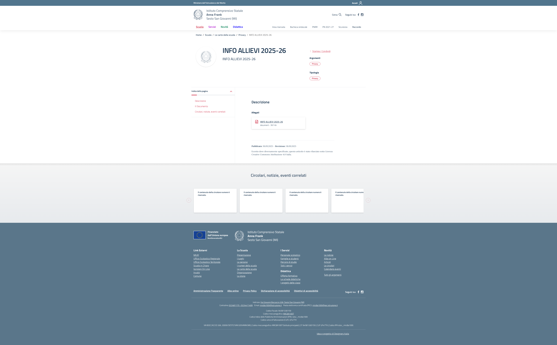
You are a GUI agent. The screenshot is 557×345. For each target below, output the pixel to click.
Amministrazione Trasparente (208, 291)
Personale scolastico (290, 255)
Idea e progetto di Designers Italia (333, 333)
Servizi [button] (212, 27)
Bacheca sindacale (298, 27)
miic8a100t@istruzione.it (271, 305)
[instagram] (362, 14)
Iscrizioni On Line (201, 269)
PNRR (315, 27)
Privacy (315, 63)
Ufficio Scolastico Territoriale (206, 262)
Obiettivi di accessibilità (306, 291)
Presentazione (244, 255)
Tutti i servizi (286, 265)
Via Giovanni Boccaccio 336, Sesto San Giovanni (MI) (282, 302)
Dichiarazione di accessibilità (275, 291)
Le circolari (329, 265)
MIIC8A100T (288, 313)
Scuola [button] (200, 27)
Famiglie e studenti (290, 258)
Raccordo (356, 27)
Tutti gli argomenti (332, 275)
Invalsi (196, 272)
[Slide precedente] (189, 200)
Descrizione (200, 101)
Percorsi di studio (289, 262)
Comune (197, 276)
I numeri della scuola (247, 265)
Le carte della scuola (247, 269)
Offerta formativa (289, 275)
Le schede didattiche (290, 279)
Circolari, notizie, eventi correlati (210, 111)
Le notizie (328, 255)
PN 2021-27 (328, 27)
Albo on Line (330, 258)
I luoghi (240, 258)
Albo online (233, 291)
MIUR (196, 255)
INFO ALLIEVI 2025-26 (271, 122)
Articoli (327, 262)
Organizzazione (244, 272)
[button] (213, 91)
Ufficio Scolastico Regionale (206, 258)
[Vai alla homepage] (198, 14)
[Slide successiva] (368, 200)
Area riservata (278, 27)
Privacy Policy (250, 291)
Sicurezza (343, 27)
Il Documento (201, 106)
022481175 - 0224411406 (241, 305)
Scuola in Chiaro (201, 265)
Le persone (242, 262)
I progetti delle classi (290, 282)
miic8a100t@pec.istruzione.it (325, 305)
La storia (241, 276)
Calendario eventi (332, 269)
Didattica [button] (238, 27)
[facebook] (358, 14)
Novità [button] (224, 27)
